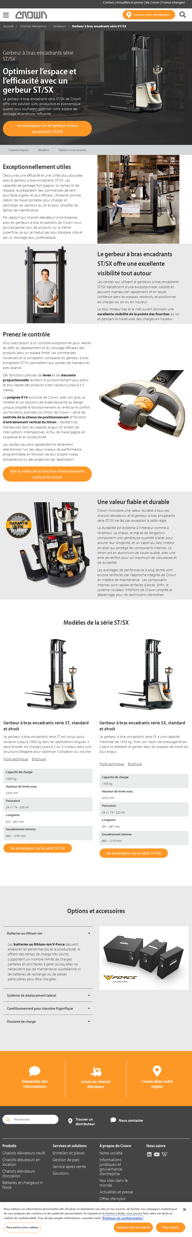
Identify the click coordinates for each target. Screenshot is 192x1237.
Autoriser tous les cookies (133, 1227)
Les (36, 944)
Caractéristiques (18, 150)
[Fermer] (184, 1209)
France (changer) (173, 2)
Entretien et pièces (69, 1153)
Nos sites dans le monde (114, 1183)
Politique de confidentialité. (123, 1218)
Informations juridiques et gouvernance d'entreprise (111, 1166)
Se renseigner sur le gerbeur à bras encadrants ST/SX (47, 128)
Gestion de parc (66, 1159)
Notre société (111, 1153)
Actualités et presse (130, 2)
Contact (109, 2)
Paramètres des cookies (22, 1227)
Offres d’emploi (113, 1198)
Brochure (39, 759)
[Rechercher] (183, 14)
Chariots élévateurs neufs (23, 1153)
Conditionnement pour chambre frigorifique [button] (40, 1008)
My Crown (152, 2)
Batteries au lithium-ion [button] (24, 933)
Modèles (43, 150)
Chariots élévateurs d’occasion (18, 1173)
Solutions (61, 1173)
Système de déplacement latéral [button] (31, 995)
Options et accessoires (73, 150)
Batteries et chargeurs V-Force (22, 1185)
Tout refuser (170, 1227)
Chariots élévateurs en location (21, 1162)
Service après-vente (69, 1166)
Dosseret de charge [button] (21, 1021)
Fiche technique (16, 759)
